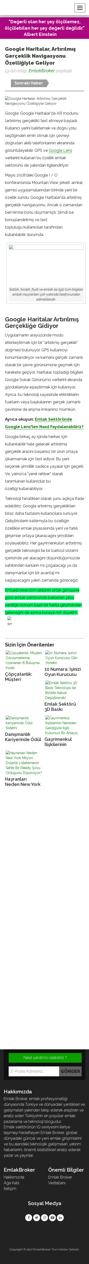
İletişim (10, 1188)
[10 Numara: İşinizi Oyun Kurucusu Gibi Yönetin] (64, 657)
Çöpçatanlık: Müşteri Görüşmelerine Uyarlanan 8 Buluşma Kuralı (21, 676)
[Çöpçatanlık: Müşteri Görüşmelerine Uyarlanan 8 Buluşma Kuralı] (25, 660)
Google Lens (60, 150)
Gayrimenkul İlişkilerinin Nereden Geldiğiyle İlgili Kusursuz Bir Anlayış (60, 742)
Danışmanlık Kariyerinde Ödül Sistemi (23, 737)
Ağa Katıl (11, 1183)
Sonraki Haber (29, 83)
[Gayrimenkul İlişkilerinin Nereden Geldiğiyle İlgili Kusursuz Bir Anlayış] (64, 725)
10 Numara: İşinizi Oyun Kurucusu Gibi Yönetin (62, 672)
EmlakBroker (42, 70)
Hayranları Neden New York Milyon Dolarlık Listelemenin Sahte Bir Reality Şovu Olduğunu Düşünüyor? (23, 781)
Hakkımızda (14, 1177)
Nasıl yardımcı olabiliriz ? (45, 1057)
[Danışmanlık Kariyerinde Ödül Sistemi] (25, 723)
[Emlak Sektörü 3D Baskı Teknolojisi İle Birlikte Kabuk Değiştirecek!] (64, 690)
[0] (5, 79)
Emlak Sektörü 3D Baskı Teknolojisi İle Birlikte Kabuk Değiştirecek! (60, 706)
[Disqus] (44, 858)
